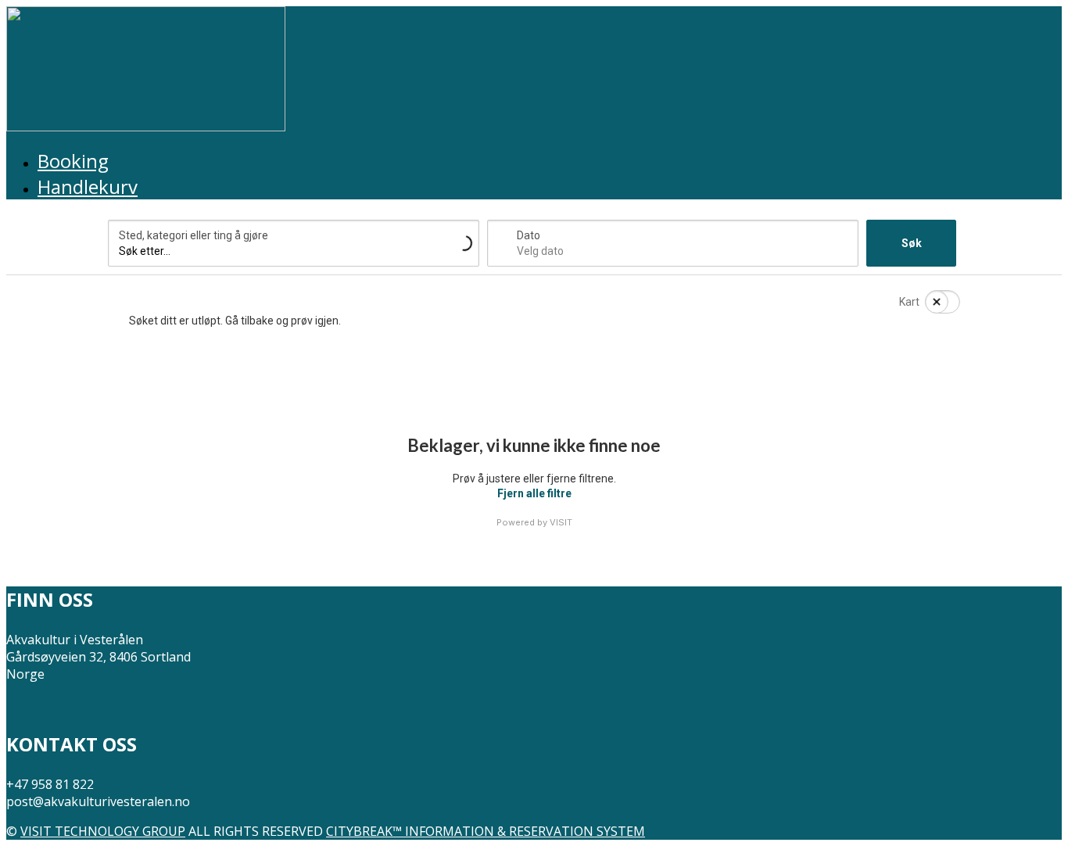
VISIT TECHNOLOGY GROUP (102, 831)
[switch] (933, 302)
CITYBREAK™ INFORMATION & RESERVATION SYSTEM (485, 831)
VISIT (561, 522)
